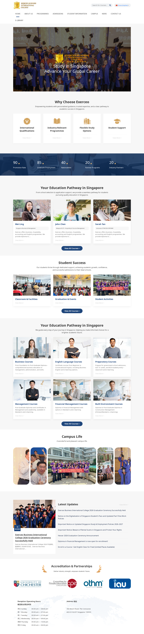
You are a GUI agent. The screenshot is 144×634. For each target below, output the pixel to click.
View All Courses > (72, 248)
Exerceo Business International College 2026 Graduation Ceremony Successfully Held (33, 537)
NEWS (104, 14)
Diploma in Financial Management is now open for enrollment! (83, 541)
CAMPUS (94, 14)
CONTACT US (116, 14)
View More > (27, 138)
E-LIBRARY (19, 20)
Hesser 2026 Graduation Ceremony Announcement (78, 535)
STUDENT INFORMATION (77, 14)
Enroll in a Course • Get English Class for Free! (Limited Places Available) (86, 547)
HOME (17, 14)
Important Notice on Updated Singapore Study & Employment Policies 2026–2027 (90, 524)
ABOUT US (28, 14)
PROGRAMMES (43, 14)
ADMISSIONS (58, 14)
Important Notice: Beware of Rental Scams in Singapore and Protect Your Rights (90, 530)
